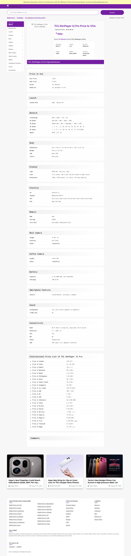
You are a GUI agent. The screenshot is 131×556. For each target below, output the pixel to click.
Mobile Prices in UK (43, 515)
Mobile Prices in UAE (43, 518)
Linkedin (19, 546)
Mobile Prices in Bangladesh (46, 503)
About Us (97, 505)
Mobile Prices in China (15, 505)
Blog (95, 514)
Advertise (97, 508)
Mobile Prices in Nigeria (44, 506)
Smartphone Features (15, 63)
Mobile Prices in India (15, 508)
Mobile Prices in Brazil (15, 514)
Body (10, 39)
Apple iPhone (70, 508)
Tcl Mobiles (63, 39)
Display (11, 42)
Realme (68, 519)
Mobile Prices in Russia (15, 519)
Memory (11, 49)
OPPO (67, 516)
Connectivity (12, 70)
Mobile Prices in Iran (14, 525)
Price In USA (12, 28)
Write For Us (97, 516)
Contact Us (97, 511)
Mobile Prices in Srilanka (44, 512)
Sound (10, 66)
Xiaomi (68, 525)
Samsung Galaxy (71, 505)
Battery (10, 59)
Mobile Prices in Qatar (44, 524)
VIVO (67, 522)
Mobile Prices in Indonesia (16, 511)
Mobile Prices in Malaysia (45, 509)
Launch (11, 32)
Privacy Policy (98, 519)
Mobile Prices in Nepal (44, 521)
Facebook (12, 546)
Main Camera (12, 53)
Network (11, 35)
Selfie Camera (13, 56)
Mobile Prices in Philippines (17, 522)
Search (112, 12)
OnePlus (68, 514)
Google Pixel (69, 511)
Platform (11, 46)
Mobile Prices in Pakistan (16, 516)
